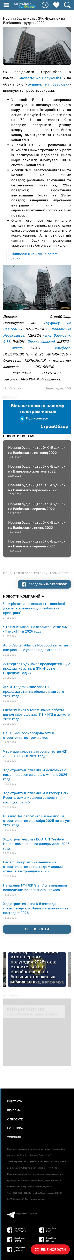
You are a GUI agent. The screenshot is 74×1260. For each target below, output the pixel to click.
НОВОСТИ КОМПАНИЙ (23, 596)
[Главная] (25, 5)
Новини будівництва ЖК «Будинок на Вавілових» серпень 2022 (36, 508)
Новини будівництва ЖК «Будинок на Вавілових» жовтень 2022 (36, 470)
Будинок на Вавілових (48, 84)
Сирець (16, 347)
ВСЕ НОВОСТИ (37, 929)
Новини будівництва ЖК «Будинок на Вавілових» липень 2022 (36, 526)
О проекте (15, 1119)
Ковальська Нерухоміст (41, 78)
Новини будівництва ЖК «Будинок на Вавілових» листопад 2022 (36, 451)
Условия (14, 1137)
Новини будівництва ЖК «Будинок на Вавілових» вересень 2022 (36, 489)
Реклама (14, 1110)
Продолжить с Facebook (47, 584)
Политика (15, 1128)
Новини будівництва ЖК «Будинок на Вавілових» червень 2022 (36, 545)
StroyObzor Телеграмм (26, 1213)
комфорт (62, 347)
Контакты (14, 1101)
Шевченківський (41, 341)
